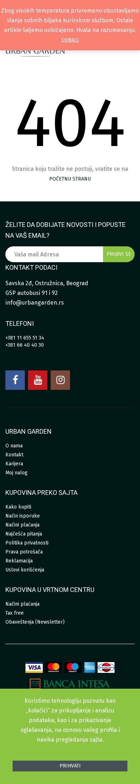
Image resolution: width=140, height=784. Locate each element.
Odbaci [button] (70, 40)
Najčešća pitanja (23, 534)
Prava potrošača (24, 552)
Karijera (14, 464)
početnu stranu (70, 179)
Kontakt (14, 455)
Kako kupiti (18, 507)
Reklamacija (19, 561)
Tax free (14, 613)
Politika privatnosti (26, 543)
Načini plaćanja (22, 525)
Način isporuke (22, 516)
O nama (14, 446)
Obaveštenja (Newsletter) (35, 622)
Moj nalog (16, 473)
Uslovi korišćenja (24, 570)
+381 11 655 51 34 (24, 338)
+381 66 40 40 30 (24, 345)
